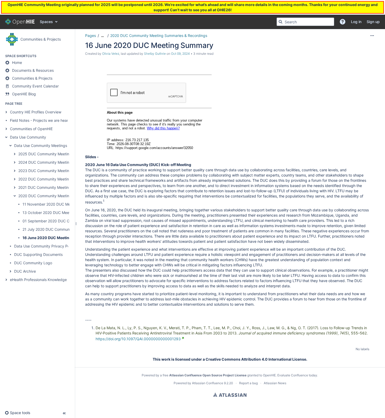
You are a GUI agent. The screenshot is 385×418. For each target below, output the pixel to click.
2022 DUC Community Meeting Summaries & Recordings (66, 179)
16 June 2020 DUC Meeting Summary (56, 237)
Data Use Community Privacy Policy (44, 246)
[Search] (280, 22)
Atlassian (229, 394)
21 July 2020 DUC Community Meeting (56, 229)
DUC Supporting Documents (38, 254)
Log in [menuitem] (356, 21)
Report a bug (248, 383)
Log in (10, 8)
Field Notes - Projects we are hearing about (47, 120)
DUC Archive (25, 271)
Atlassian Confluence (207, 383)
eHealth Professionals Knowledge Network (46, 279)
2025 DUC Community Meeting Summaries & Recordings (66, 154)
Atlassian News (275, 383)
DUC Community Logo (33, 263)
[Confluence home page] (20, 22)
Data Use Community (28, 137)
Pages (90, 35)
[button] (342, 22)
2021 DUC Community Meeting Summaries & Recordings (66, 187)
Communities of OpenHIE (31, 128)
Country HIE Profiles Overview (35, 112)
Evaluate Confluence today (297, 375)
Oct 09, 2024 (180, 54)
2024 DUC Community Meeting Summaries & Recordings (66, 162)
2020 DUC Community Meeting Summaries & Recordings (66, 196)
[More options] (372, 36)
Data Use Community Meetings (40, 145)
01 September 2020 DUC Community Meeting (62, 221)
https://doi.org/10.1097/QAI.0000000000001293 (138, 339)
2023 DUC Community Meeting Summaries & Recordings (66, 170)
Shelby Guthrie (155, 54)
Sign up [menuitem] (373, 21)
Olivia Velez (110, 54)
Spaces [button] (46, 21)
